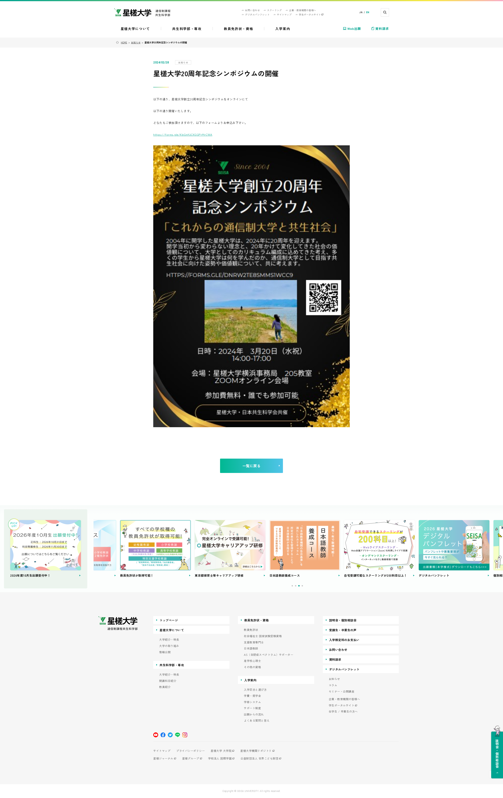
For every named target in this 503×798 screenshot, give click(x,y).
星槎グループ (190, 758)
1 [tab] (292, 585)
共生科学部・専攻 (172, 665)
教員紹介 (165, 687)
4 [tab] (302, 585)
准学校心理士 (252, 661)
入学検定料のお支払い (344, 640)
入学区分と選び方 (255, 690)
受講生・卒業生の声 (343, 630)
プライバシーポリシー (190, 750)
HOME (124, 42)
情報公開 (165, 652)
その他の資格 (252, 667)
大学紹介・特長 (169, 639)
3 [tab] (299, 585)
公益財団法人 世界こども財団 (259, 758)
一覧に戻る (251, 465)
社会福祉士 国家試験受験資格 (263, 636)
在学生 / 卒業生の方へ (343, 711)
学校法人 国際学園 (220, 758)
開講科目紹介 (167, 681)
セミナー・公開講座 (341, 691)
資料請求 (335, 659)
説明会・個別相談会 (343, 620)
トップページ (169, 620)
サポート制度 (252, 708)
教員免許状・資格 (256, 620)
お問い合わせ (338, 650)
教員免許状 (251, 630)
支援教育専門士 (254, 642)
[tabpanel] (129, 549)
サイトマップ (161, 750)
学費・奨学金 (252, 696)
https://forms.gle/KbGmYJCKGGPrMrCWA (182, 134)
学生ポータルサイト (341, 705)
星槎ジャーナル (163, 758)
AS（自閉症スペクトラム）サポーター (268, 655)
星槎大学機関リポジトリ (256, 750)
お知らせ (135, 42)
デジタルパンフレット (344, 669)
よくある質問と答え (257, 720)
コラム (333, 685)
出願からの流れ (254, 714)
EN (367, 12)
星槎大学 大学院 (221, 750)
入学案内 (250, 680)
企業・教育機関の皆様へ (344, 699)
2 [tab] (295, 585)
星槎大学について (172, 630)
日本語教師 (251, 648)
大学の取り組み (169, 646)
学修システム (252, 702)
